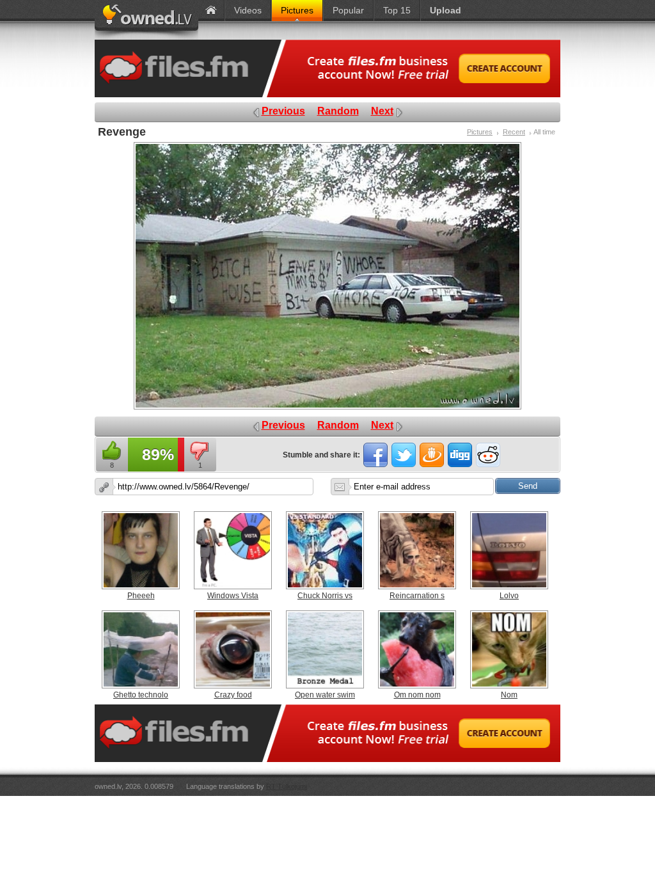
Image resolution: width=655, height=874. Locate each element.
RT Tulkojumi (286, 786)
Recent (514, 132)
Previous (283, 111)
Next (382, 111)
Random (338, 111)
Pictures (480, 132)
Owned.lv (146, 20)
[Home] (211, 10)
